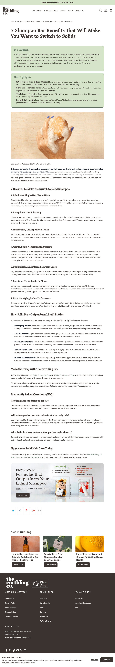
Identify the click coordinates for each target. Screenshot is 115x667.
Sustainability (45, 603)
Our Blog (20, 21)
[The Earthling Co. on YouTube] (17, 650)
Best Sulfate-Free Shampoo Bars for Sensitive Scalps (53, 557)
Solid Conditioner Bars (65, 375)
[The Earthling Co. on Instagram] (10, 650)
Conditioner (51, 10)
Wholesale (44, 617)
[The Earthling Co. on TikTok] (13, 650)
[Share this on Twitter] (13, 511)
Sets (63, 10)
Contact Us (9, 599)
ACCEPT (107, 660)
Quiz (70, 10)
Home (12, 21)
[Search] (100, 10)
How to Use (78, 599)
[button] (111, 10)
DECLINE (94, 660)
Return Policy (10, 603)
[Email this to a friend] (39, 511)
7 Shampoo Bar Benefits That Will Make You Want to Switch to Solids (48, 21)
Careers (43, 612)
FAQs (76, 608)
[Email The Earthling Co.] (24, 650)
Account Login (10, 608)
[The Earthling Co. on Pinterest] (21, 650)
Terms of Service (11, 617)
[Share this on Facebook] (20, 511)
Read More (18, 565)
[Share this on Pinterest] (26, 511)
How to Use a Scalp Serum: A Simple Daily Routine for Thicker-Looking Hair (25, 557)
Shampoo (37, 10)
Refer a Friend (45, 621)
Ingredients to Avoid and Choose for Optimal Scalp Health (89, 557)
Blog (41, 608)
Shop (79, 10)
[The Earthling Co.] (11, 10)
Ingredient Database (82, 603)
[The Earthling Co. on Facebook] (6, 650)
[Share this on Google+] (33, 511)
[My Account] (106, 10)
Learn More (22, 495)
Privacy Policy (10, 612)
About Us (43, 599)
